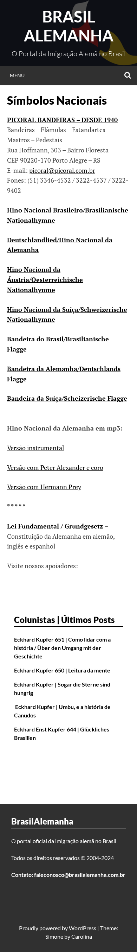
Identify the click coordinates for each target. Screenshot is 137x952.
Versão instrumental (35, 448)
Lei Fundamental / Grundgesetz (56, 526)
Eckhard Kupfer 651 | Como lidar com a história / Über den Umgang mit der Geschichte (62, 647)
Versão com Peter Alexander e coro (55, 467)
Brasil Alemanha (68, 26)
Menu (17, 75)
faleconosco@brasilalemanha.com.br (79, 874)
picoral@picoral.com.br (62, 170)
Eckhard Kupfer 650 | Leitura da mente (62, 670)
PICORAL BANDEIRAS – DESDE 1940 (62, 120)
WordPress (82, 928)
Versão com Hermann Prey (44, 486)
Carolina (81, 936)
